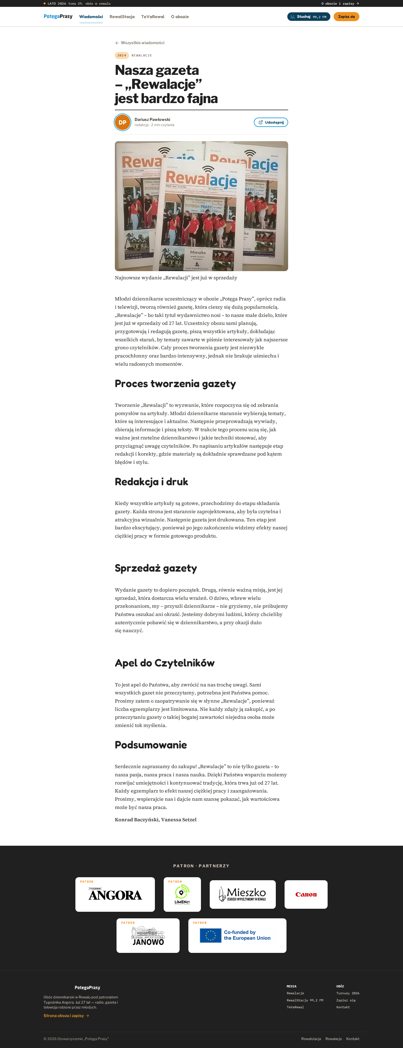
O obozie (180, 16)
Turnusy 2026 (347, 993)
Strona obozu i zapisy (64, 1015)
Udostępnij (274, 122)
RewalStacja (122, 16)
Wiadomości (91, 16)
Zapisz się (346, 16)
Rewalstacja (311, 1039)
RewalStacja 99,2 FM (305, 1000)
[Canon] (306, 894)
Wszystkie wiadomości (142, 42)
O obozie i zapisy (338, 3)
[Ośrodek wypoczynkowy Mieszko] (243, 894)
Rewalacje (295, 993)
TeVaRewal (152, 16)
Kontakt (343, 1007)
